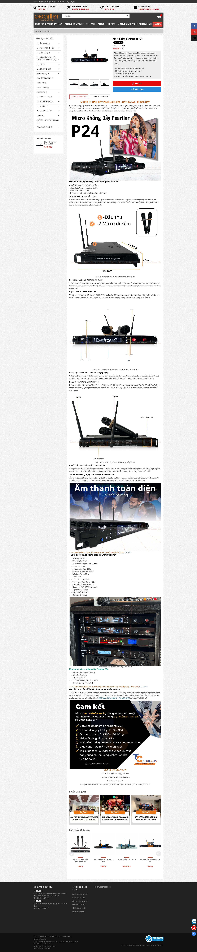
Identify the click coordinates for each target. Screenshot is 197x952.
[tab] (78, 96)
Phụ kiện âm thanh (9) (44, 127)
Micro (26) (40, 115)
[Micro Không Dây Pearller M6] (150, 845)
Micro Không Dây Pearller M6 (150, 860)
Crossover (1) (42, 83)
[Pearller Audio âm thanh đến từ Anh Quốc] (47, 17)
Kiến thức (111, 24)
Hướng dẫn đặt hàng (78, 905)
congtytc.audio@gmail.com (47, 946)
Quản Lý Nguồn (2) (43, 87)
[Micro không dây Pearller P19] (103, 845)
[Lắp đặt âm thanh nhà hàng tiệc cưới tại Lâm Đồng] (84, 810)
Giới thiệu (49, 24)
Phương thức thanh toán (80, 901)
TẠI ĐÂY (128, 552)
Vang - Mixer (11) (43, 74)
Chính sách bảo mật (78, 908)
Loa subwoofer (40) (44, 69)
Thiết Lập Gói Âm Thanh (74, 24)
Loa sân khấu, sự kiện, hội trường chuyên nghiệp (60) (46, 58)
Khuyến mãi (157, 24)
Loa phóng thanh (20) (44, 97)
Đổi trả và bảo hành (78, 898)
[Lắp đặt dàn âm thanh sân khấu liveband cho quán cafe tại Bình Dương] (115, 810)
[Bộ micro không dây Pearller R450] (80, 845)
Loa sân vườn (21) (43, 53)
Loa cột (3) (41, 64)
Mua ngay (138, 83)
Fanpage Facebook (103, 887)
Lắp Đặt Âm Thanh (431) (45, 101)
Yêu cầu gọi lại (137, 89)
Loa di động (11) (42, 106)
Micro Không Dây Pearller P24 (50, 143)
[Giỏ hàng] (159, 17)
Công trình (91, 24)
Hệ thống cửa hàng (144, 24)
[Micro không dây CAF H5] (127, 845)
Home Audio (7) (42, 92)
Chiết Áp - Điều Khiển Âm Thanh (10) (48, 121)
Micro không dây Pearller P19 (103, 860)
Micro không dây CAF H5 (127, 860)
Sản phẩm (58, 24)
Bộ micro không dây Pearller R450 (80, 860)
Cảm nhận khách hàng (126, 24)
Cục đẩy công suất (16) (45, 78)
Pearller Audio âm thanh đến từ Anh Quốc (149, 945)
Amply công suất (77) (44, 111)
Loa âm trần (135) (43, 43)
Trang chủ (39, 24)
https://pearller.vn (45, 948)
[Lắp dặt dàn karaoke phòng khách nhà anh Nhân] (146, 810)
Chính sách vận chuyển (79, 894)
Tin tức (101, 24)
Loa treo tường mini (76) (45, 48)
